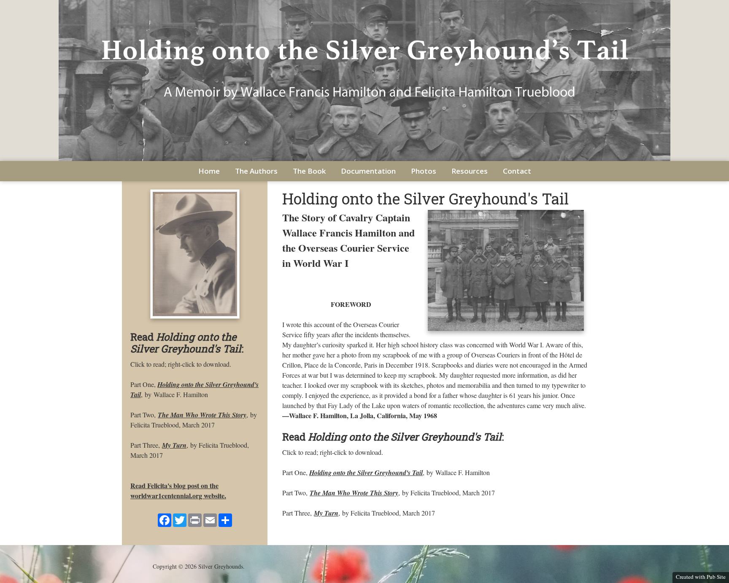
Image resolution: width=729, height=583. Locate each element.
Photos (423, 171)
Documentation (368, 171)
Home (209, 171)
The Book (309, 171)
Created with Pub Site (701, 576)
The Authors (256, 171)
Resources (469, 171)
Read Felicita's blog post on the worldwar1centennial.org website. (178, 490)
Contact (517, 171)
